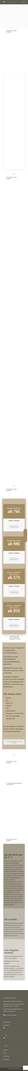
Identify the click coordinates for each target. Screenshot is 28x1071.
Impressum (6, 1059)
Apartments (6, 1025)
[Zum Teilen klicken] (6, 193)
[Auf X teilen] (6, 202)
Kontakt (5, 1050)
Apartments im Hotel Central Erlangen (14, 742)
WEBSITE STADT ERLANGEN (15, 985)
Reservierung (6, 1022)
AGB (4, 1053)
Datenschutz (6, 1056)
